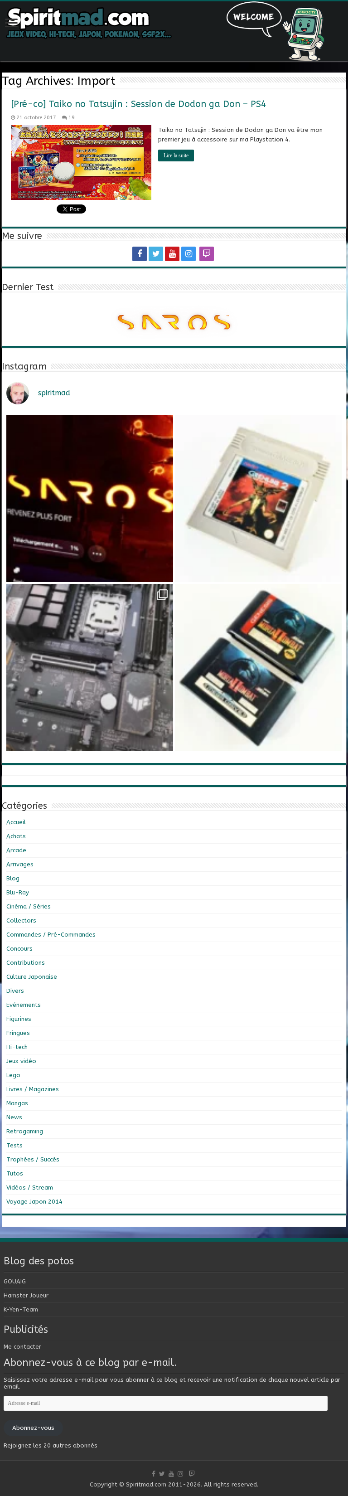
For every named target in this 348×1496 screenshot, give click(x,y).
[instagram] (188, 254)
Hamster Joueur (26, 1295)
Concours (19, 948)
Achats (16, 836)
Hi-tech (17, 1047)
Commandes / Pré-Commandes (51, 934)
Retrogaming (24, 1131)
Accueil (16, 822)
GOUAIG (15, 1281)
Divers (15, 990)
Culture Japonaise (31, 976)
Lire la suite (176, 155)
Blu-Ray (17, 892)
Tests (14, 1145)
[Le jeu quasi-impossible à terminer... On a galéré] (258, 498)
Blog (12, 878)
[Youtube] (172, 254)
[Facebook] (139, 254)
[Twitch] (206, 254)
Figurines (18, 1018)
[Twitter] (156, 254)
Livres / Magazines (32, 1089)
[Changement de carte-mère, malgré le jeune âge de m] (89, 667)
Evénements (23, 1004)
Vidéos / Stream (29, 1187)
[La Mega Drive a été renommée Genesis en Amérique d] (258, 667)
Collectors (21, 920)
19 (71, 118)
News (14, 1117)
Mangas (17, 1103)
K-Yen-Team (21, 1309)
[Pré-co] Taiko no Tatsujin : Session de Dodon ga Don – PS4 (138, 104)
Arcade (16, 850)
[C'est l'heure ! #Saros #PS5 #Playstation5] (89, 498)
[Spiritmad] (174, 31)
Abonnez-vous (33, 1427)
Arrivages (20, 864)
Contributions (25, 962)
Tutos (14, 1173)
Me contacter (22, 1346)
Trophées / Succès (32, 1159)
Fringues (18, 1033)
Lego (13, 1075)
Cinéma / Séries (28, 906)
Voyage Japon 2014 (34, 1201)
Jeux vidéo (21, 1061)
